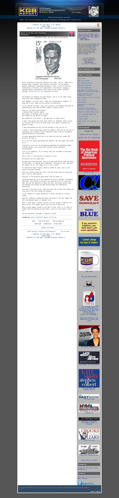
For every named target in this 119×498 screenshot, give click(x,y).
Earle (80, 123)
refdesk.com (89, 413)
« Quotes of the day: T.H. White (46, 25)
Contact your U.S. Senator (89, 134)
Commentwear (53, 19)
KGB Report (45, 8)
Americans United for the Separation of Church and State (89, 319)
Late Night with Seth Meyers (89, 364)
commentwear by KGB (89, 190)
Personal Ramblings (84, 88)
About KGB (81, 78)
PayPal (52, 227)
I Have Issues (83, 119)
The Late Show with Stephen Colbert (89, 388)
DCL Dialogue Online (64, 19)
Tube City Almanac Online (89, 455)
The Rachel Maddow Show (89, 347)
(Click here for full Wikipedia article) (43, 91)
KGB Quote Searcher (84, 85)
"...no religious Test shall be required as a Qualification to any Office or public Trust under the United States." (89, 310)
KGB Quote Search (76, 19)
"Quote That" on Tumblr (89, 460)
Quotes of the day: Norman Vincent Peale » (46, 28)
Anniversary (82, 102)
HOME (21, 19)
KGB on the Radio (84, 81)
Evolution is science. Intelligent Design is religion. (89, 423)
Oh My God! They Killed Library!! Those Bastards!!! (88, 109)
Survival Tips (83, 116)
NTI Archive (82, 100)
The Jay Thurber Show (89, 276)
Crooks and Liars (89, 440)
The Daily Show (89, 399)
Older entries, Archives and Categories (41, 231)
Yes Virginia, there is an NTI (89, 97)
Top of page (65, 231)
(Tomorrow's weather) (89, 63)
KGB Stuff (45, 19)
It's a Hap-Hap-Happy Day (87, 114)
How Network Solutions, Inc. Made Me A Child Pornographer (88, 90)
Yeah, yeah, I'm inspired (87, 121)
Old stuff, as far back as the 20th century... (89, 477)
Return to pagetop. (95, 491)
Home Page (46, 26)
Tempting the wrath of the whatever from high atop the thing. (76, 8)
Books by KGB (89, 172)
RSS (98, 25)
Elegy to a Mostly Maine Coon (88, 112)
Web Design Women (71, 487)
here (84, 48)
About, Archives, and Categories (33, 19)
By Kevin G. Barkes (46, 12)
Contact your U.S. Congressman (89, 137)
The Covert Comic (89, 286)
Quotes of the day (50, 217)
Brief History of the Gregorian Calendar (85, 94)
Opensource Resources (84, 487)
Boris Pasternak (36, 217)
